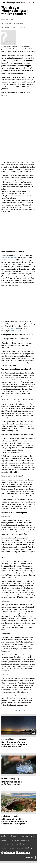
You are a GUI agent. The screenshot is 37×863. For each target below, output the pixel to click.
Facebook (4, 848)
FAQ (9, 840)
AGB (12, 844)
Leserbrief (20, 848)
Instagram (12, 848)
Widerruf (18, 844)
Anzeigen (4, 836)
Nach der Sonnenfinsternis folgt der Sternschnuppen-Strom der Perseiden (14, 744)
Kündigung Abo (29, 848)
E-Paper (33, 836)
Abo (28, 2)
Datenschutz (25, 840)
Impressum (15, 840)
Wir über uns (5, 844)
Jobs (24, 844)
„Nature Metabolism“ (9, 258)
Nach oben (30, 857)
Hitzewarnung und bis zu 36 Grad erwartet (11, 783)
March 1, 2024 (16, 331)
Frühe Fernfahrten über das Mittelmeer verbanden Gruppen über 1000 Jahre (14, 821)
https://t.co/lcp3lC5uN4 (9, 328)
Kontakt (3, 840)
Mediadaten (12, 836)
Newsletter (25, 836)
